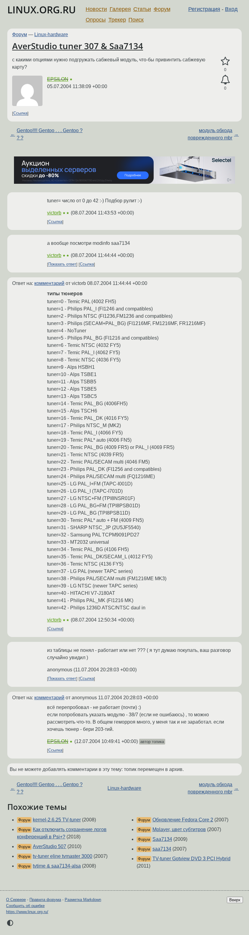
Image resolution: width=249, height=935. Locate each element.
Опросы (96, 20)
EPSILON (57, 79)
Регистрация (204, 9)
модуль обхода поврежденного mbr (210, 134)
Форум (162, 9)
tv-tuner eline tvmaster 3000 (62, 856)
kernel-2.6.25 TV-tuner (57, 819)
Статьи (142, 9)
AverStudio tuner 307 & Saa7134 (77, 46)
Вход (231, 9)
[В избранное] (225, 61)
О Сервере (16, 899)
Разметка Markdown (83, 899)
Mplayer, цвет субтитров (179, 829)
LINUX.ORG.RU (41, 9)
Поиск (136, 20)
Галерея (120, 9)
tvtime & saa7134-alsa (57, 865)
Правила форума (45, 899)
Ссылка (20, 113)
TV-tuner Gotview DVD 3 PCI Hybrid (191, 858)
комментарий (49, 283)
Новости (96, 9)
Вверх (234, 900)
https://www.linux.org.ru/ (27, 911)
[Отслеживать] (225, 79)
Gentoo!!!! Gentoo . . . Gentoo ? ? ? (50, 134)
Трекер (117, 20)
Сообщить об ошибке (25, 905)
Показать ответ (62, 264)
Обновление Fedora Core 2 (182, 819)
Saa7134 (162, 839)
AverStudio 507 (49, 846)
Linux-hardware (51, 34)
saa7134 (161, 848)
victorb (54, 212)
